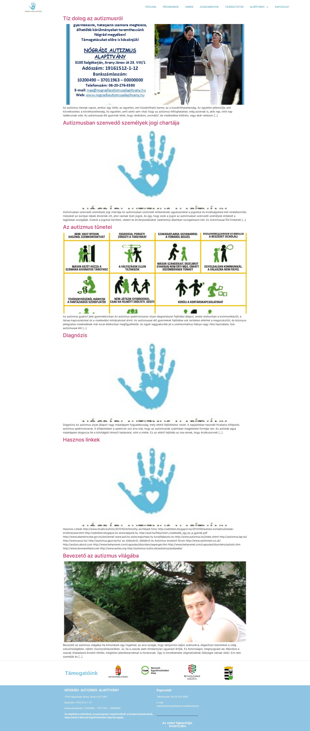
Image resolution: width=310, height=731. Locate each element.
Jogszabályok (209, 7)
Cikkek (189, 7)
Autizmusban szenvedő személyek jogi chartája (121, 123)
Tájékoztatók (234, 7)
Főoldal (150, 7)
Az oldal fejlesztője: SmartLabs (177, 724)
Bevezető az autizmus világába (101, 556)
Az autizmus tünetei (87, 227)
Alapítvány (257, 7)
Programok (171, 7)
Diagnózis (75, 335)
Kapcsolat (282, 7)
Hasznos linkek (81, 440)
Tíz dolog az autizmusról (93, 18)
